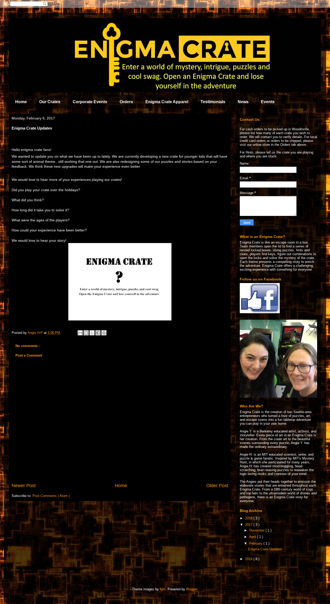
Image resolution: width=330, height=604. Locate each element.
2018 (249, 518)
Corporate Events (90, 102)
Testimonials (213, 102)
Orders (126, 102)
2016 (249, 559)
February (256, 543)
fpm (163, 589)
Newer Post (24, 485)
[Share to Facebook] (98, 332)
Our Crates (49, 102)
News (243, 102)
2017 (249, 525)
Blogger (191, 589)
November (257, 530)
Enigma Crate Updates (265, 549)
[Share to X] (92, 332)
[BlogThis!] (86, 332)
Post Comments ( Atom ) (51, 496)
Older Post (217, 485)
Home (21, 102)
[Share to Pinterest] (103, 332)
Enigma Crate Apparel (166, 102)
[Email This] (80, 332)
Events (268, 102)
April (253, 537)
